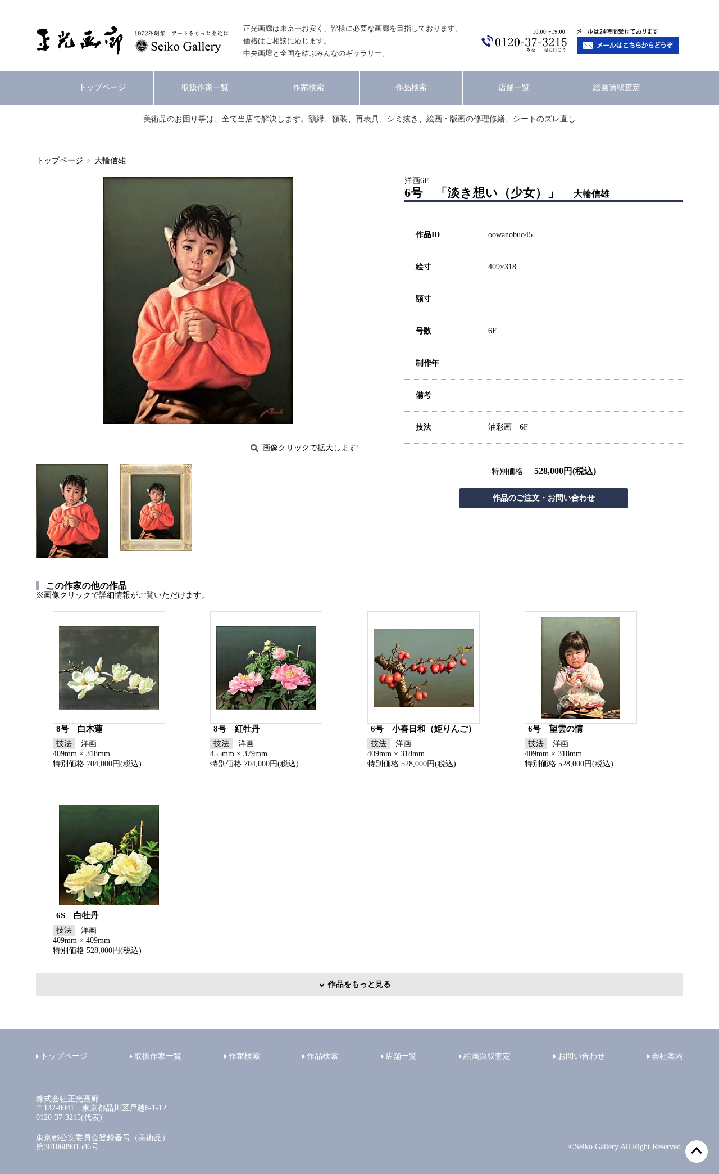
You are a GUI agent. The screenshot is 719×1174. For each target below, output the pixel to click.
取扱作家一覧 (205, 87)
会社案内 (667, 1056)
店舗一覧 (514, 87)
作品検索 (411, 87)
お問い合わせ (581, 1056)
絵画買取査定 (616, 87)
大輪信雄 (110, 160)
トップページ (102, 87)
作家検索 (308, 87)
